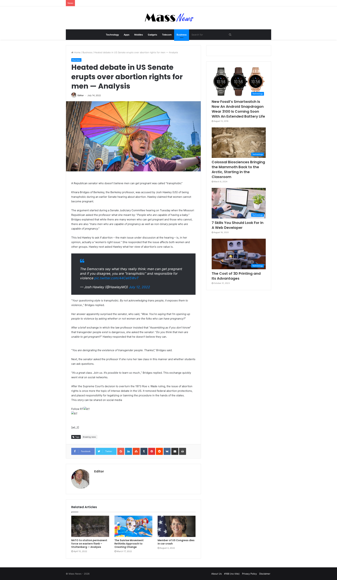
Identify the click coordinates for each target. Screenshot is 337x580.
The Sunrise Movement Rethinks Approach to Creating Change (129, 544)
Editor (81, 95)
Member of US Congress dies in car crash (176, 542)
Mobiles (138, 34)
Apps (126, 34)
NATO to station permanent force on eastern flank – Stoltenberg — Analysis (89, 544)
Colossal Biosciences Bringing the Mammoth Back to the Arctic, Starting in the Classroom (238, 169)
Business (182, 34)
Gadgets (152, 34)
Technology (112, 34)
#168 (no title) (232, 573)
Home (77, 52)
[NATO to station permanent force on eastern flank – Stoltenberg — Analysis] (90, 526)
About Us (216, 573)
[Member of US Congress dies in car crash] (177, 526)
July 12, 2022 (139, 287)
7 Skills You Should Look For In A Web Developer (237, 225)
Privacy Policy (249, 573)
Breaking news (89, 437)
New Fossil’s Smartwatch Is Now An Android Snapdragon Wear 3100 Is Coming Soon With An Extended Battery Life (238, 109)
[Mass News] (168, 17)
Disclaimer (264, 573)
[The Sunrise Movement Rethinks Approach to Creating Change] (133, 526)
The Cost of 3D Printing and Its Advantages (236, 276)
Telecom (167, 34)
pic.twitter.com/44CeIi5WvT (116, 278)
